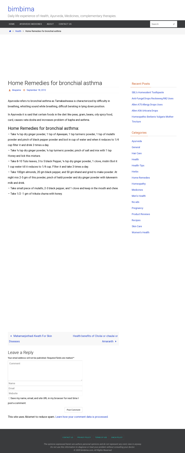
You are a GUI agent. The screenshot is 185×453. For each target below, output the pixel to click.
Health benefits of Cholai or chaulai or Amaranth (95, 338)
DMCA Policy (117, 437)
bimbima (21, 9)
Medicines (137, 189)
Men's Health (139, 195)
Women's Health (140, 232)
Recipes (136, 220)
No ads (135, 202)
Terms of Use (101, 437)
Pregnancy (137, 208)
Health (18, 31)
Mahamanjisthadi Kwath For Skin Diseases (30, 338)
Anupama (16, 90)
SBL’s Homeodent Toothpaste (148, 92)
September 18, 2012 (36, 90)
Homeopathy (139, 183)
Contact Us (67, 437)
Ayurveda (137, 141)
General (136, 147)
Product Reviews (141, 214)
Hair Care (137, 153)
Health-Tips (138, 165)
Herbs (135, 171)
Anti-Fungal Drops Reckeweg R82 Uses (152, 98)
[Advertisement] (92, 54)
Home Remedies (141, 177)
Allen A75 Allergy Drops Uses (147, 104)
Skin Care (137, 226)
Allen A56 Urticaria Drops (145, 110)
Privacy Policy (84, 437)
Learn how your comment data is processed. (81, 416)
